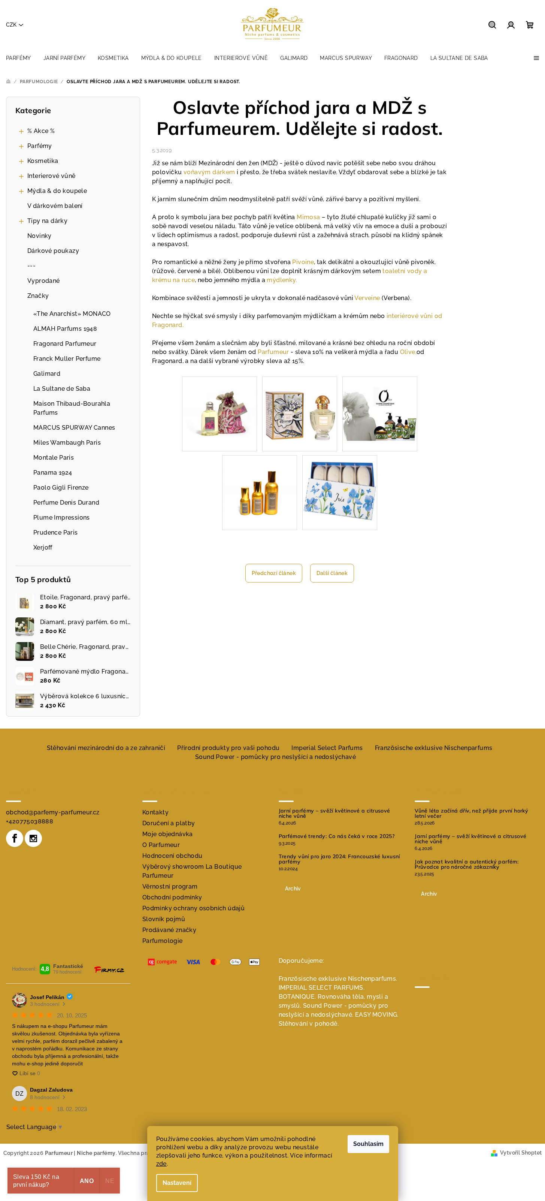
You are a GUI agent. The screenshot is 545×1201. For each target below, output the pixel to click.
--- (31, 265)
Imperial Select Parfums (327, 747)
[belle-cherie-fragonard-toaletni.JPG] (219, 401)
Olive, (408, 352)
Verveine (367, 298)
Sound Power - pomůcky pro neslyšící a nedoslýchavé (275, 756)
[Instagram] (33, 838)
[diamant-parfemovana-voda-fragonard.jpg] (300, 413)
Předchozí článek (274, 573)
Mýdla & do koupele (57, 190)
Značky (38, 295)
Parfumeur (273, 352)
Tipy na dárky (47, 220)
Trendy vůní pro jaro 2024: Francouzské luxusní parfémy (339, 859)
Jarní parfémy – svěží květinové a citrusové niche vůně (334, 813)
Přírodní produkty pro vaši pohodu (228, 747)
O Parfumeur (161, 844)
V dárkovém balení (55, 205)
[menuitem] (18, 58)
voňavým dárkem (209, 172)
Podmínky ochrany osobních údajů (193, 908)
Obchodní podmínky (172, 897)
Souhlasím (368, 1143)
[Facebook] (14, 838)
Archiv (293, 889)
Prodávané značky (169, 930)
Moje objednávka (167, 834)
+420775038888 (29, 821)
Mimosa (308, 217)
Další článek (332, 573)
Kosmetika (42, 160)
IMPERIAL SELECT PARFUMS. (322, 987)
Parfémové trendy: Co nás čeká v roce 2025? (337, 836)
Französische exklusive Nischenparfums (434, 747)
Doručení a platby (168, 823)
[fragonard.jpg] (380, 402)
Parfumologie (162, 940)
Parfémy (39, 145)
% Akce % (41, 130)
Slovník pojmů (163, 919)
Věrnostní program (170, 886)
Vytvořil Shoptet (521, 1153)
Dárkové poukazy (53, 250)
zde (161, 1163)
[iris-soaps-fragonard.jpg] (340, 492)
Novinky (39, 235)
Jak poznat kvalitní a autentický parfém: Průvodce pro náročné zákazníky (466, 864)
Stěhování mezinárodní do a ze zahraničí (106, 747)
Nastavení (177, 1182)
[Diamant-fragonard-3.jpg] (259, 479)
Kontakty (155, 812)
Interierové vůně (51, 175)
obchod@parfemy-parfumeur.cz (53, 812)
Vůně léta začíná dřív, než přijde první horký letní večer (471, 813)
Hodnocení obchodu (172, 855)
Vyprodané (43, 280)
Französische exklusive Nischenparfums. (338, 978)
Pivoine (303, 262)
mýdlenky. (282, 280)
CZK (11, 25)
